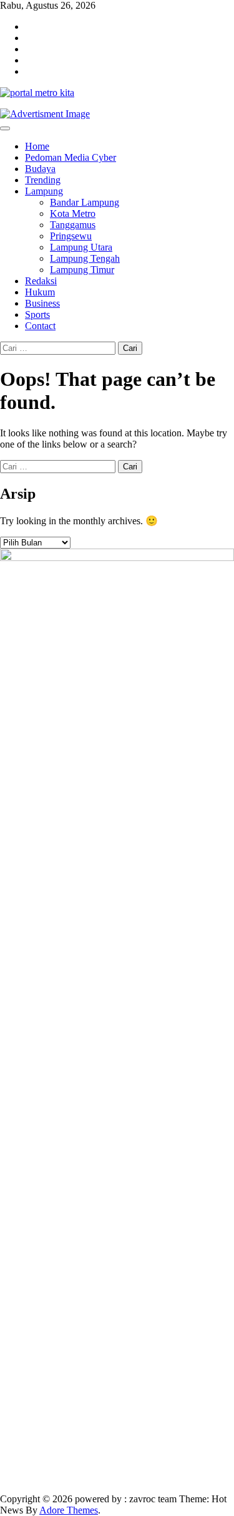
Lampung (44, 191)
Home (37, 146)
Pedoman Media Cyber (70, 157)
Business (42, 303)
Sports (37, 314)
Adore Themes (68, 1510)
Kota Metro (72, 213)
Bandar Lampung (84, 202)
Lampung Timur (82, 269)
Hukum (40, 292)
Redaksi (41, 281)
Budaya (40, 168)
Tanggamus (72, 224)
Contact (40, 325)
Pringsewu (71, 236)
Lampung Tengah (85, 258)
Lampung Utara (81, 247)
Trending (43, 180)
